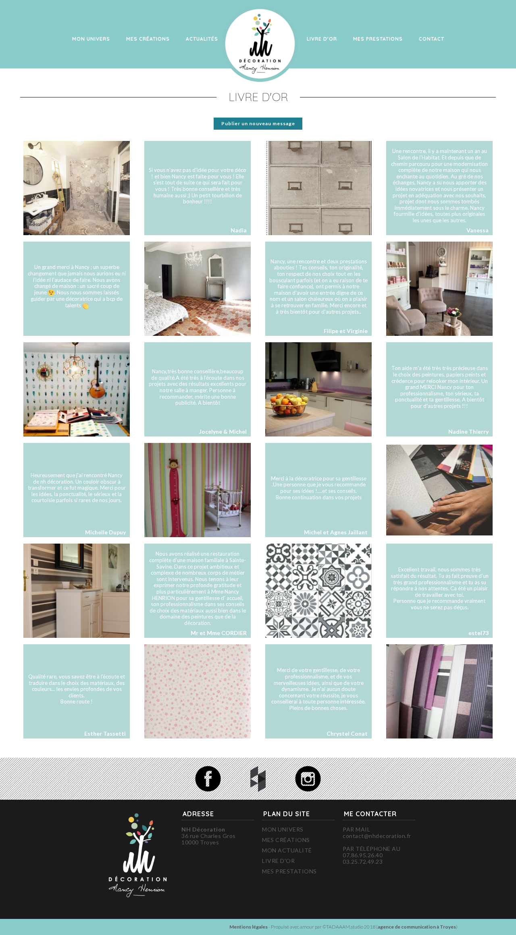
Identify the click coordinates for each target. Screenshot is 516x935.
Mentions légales (248, 927)
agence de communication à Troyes (417, 927)
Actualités (202, 39)
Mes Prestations (378, 39)
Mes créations (148, 39)
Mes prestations (289, 871)
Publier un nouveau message (258, 123)
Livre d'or (322, 39)
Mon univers (91, 39)
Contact (431, 39)
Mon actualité (287, 850)
